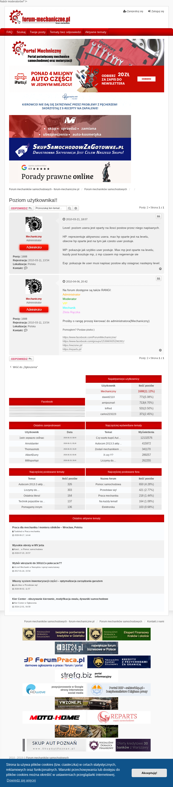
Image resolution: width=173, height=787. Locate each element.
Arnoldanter (32, 443)
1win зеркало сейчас (31, 437)
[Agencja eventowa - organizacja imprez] (86, 731)
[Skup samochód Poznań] (54, 717)
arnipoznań (108, 402)
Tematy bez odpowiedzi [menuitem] (65, 32)
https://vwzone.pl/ (72, 345)
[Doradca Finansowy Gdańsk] (54, 634)
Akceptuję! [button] (149, 773)
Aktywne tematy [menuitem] (95, 32)
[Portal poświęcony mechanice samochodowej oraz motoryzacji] (86, 52)
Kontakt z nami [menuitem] (155, 621)
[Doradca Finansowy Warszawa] (119, 745)
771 (141, 397)
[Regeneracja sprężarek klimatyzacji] (119, 717)
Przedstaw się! (108, 490)
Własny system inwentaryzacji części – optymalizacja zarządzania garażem (57, 581)
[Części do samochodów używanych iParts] (86, 79)
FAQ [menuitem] (9, 32)
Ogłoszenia (31, 603)
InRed (108, 408)
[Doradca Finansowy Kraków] (119, 634)
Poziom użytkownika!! (33, 200)
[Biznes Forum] (86, 648)
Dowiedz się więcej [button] (21, 780)
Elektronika (108, 507)
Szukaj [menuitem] (21, 32)
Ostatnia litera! (32, 495)
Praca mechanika (108, 495)
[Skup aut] (70, 149)
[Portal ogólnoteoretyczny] (86, 676)
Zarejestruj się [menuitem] (135, 11)
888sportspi (32, 460)
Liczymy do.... (108, 460)
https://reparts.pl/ (72, 349)
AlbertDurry (31, 454)
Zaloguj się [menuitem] (157, 11)
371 (141, 414)
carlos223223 (108, 414)
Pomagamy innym (32, 507)
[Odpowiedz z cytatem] (158, 216)
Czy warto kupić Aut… (108, 437)
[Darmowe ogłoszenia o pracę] (54, 662)
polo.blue (18, 585)
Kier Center (19, 603)
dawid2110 (108, 397)
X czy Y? (108, 454)
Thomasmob (32, 449)
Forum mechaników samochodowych (47, 757)
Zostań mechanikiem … (108, 449)
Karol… (17, 549)
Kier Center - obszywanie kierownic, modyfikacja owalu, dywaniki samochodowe (60, 599)
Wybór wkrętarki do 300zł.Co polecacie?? (37, 563)
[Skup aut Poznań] (70, 126)
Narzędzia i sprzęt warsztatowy (45, 567)
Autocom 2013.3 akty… (108, 443)
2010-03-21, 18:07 (77, 219)
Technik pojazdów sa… (32, 501)
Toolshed (18, 531)
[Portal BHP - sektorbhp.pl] (119, 690)
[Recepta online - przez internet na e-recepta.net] (70, 103)
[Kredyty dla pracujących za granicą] (119, 662)
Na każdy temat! (108, 501)
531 (141, 408)
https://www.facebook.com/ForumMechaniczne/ (89, 337)
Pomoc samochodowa (108, 484)
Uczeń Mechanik (21, 567)
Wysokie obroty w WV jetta (28, 545)
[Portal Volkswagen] (86, 703)
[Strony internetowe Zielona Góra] (54, 690)
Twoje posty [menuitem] (38, 32)
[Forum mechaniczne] (40, 17)
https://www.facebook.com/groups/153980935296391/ (93, 341)
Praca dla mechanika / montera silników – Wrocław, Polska (47, 527)
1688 (24, 256)
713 (141, 402)
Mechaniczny (34, 236)
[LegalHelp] (70, 171)
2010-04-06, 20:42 (77, 281)
